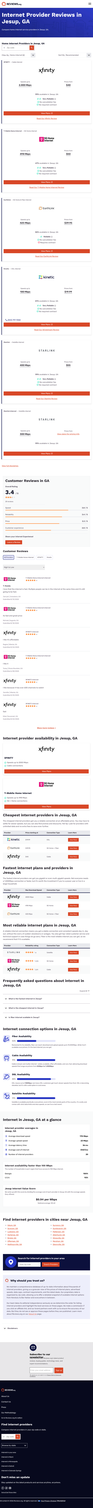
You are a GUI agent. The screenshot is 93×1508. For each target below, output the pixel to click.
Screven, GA (12, 1228)
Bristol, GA (11, 1238)
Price (7, 521)
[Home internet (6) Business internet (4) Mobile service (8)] (22, 55)
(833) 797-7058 (14, 320)
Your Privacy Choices (48, 1501)
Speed (8, 508)
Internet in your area (8, 1452)
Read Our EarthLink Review (46, 256)
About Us (33, 1314)
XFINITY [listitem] (40, 557)
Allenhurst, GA (59, 1235)
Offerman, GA (13, 1241)
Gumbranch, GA (59, 1228)
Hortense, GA (13, 1235)
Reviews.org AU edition (14, 1418)
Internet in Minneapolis (9, 1462)
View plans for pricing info (68, 434)
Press (3, 1407)
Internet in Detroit (7, 1466)
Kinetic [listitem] (49, 557)
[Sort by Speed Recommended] (78, 55)
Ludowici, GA (13, 1232)
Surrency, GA (58, 1225)
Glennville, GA (59, 1244)
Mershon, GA (58, 1241)
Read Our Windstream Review (46, 330)
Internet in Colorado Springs (11, 1471)
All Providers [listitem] (8, 557)
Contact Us (6, 1402)
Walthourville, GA (14, 1244)
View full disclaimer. (10, 466)
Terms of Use (4, 1492)
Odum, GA (11, 1225)
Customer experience (14, 528)
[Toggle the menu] (89, 3)
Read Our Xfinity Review (47, 118)
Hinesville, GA (58, 1238)
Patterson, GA (58, 1232)
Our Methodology (8, 1413)
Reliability (9, 514)
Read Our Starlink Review (46, 399)
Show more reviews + (46, 728)
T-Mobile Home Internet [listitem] (25, 557)
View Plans (46, 113)
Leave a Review (13, 542)
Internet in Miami (7, 1457)
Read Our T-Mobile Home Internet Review (46, 187)
